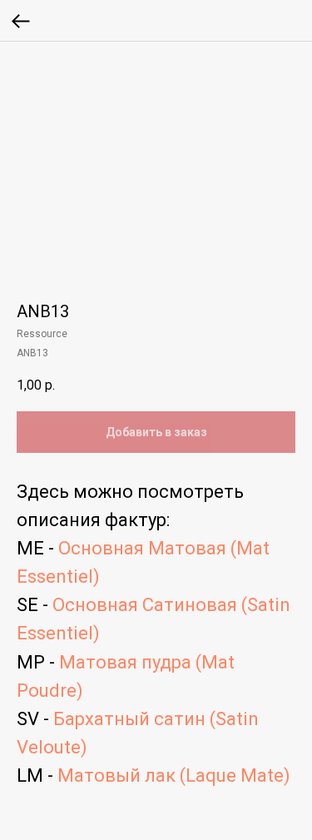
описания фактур (91, 519)
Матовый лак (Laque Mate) (173, 775)
